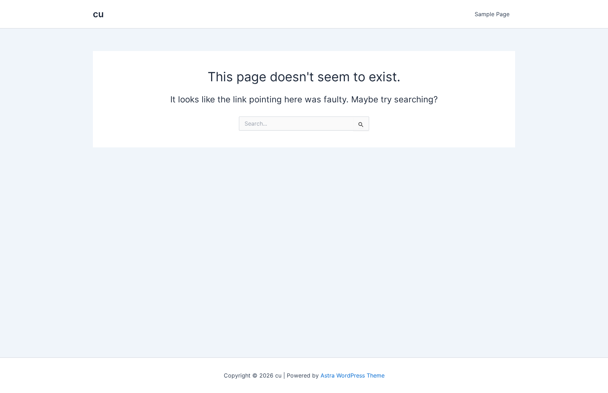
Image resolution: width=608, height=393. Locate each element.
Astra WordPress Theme (353, 375)
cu (98, 13)
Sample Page (492, 14)
